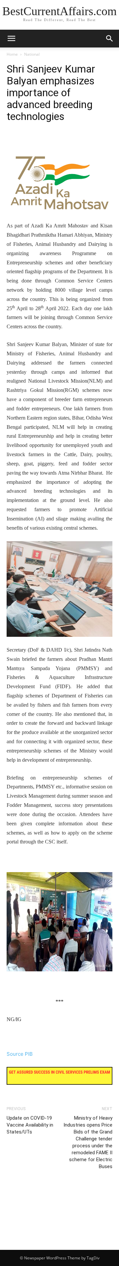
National (32, 54)
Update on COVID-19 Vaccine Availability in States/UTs (30, 1125)
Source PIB (20, 1054)
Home (12, 54)
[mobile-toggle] (11, 38)
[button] (109, 38)
